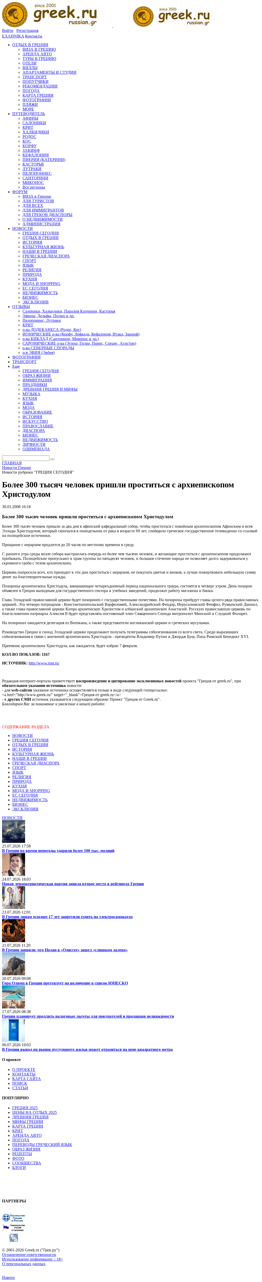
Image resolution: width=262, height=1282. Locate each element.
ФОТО (18, 1158)
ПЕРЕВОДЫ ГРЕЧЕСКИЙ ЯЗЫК (42, 1144)
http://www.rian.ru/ (44, 663)
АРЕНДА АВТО (27, 1135)
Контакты (33, 36)
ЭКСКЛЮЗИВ (25, 809)
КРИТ (17, 1131)
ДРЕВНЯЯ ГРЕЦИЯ (30, 1117)
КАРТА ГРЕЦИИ (27, 1126)
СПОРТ (19, 768)
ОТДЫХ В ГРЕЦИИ (30, 745)
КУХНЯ (19, 786)
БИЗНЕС (20, 804)
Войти (7, 30)
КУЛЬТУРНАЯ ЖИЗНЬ (33, 754)
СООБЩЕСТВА (26, 1163)
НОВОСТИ (22, 735)
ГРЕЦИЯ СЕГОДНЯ (30, 740)
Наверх (8, 1277)
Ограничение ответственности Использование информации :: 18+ (32, 1256)
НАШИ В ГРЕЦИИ (29, 758)
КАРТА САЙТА (26, 1079)
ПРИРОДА (22, 781)
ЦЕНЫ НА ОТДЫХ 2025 (34, 1112)
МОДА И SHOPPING (31, 790)
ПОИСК (19, 1083)
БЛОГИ (19, 1167)
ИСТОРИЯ (22, 749)
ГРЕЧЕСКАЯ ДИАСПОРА (36, 763)
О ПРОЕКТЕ (23, 1069)
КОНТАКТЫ (24, 1074)
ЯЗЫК (18, 772)
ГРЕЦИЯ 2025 (25, 1108)
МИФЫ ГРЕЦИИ (27, 1121)
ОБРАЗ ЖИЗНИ (26, 1149)
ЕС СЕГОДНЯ (25, 795)
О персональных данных (24, 1264)
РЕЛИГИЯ (21, 777)
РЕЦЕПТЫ (22, 1154)
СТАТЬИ (20, 1088)
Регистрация (27, 30)
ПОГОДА (20, 1140)
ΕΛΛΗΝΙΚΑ (13, 36)
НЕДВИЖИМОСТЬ (30, 800)
